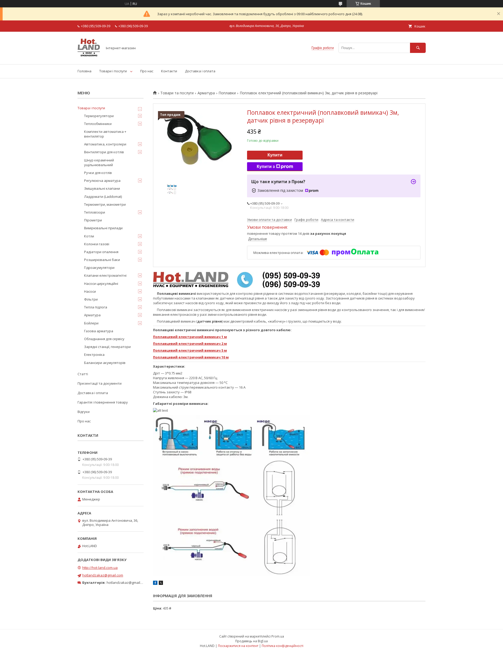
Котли (89, 236)
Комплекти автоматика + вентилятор (105, 134)
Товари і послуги (113, 71)
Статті (83, 374)
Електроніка (94, 354)
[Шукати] (418, 48)
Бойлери (91, 323)
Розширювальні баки (102, 259)
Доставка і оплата (200, 71)
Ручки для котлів (98, 172)
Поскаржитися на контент (238, 646)
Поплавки (227, 93)
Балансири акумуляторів (104, 362)
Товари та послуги (177, 93)
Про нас (146, 71)
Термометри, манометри (105, 204)
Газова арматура (98, 331)
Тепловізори (94, 212)
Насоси (90, 291)
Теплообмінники (98, 123)
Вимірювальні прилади (103, 228)
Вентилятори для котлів (104, 152)
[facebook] (155, 583)
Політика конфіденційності (282, 646)
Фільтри (91, 299)
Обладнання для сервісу (104, 338)
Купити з (266, 166)
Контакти (169, 71)
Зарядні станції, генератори (107, 346)
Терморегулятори (99, 115)
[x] (161, 583)
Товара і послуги (91, 108)
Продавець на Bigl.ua (251, 641)
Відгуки (84, 411)
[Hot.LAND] (89, 57)
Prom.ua (277, 636)
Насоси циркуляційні (101, 283)
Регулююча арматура (102, 180)
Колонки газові (96, 244)
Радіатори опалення (101, 251)
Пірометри (93, 220)
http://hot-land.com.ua (100, 567)
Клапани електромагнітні (105, 275)
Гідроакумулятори (99, 267)
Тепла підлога (95, 307)
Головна (84, 71)
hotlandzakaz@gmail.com (102, 575)
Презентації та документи (100, 383)
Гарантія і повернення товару (103, 402)
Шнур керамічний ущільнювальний (99, 162)
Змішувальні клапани (102, 188)
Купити (274, 155)
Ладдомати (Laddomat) (103, 196)
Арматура (206, 93)
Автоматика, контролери (105, 144)
